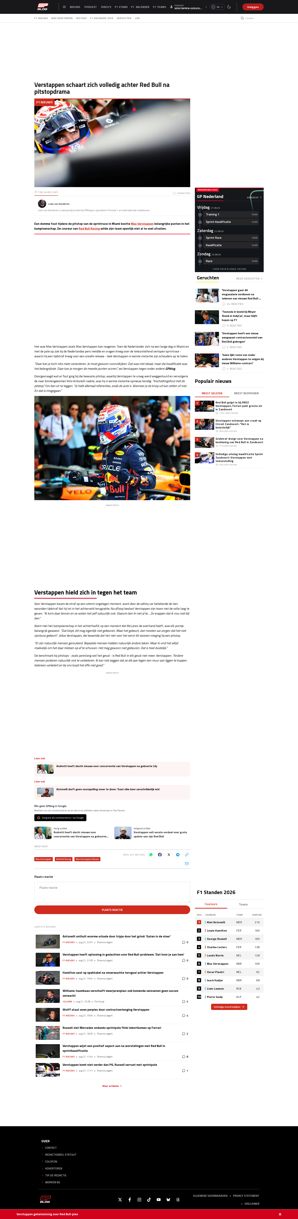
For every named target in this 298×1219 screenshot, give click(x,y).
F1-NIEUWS (41, 18)
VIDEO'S (106, 7)
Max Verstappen (142, 223)
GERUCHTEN (124, 18)
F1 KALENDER (140, 7)
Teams (243, 904)
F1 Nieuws (44, 102)
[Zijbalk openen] (64, 7)
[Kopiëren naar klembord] (186, 854)
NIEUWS (75, 7)
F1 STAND (121, 7)
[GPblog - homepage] (43, 7)
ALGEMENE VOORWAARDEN (210, 1196)
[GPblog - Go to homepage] (45, 1200)
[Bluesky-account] (168, 1200)
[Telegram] (177, 854)
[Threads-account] (178, 1200)
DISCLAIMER (252, 1204)
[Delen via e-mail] (186, 863)
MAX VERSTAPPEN (62, 18)
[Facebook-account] (130, 1200)
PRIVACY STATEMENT (246, 1196)
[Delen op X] (168, 854)
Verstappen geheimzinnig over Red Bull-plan (47, 1214)
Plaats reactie (112, 910)
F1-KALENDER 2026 (101, 18)
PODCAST (91, 7)
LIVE (137, 18)
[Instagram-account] (139, 1200)
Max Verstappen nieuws (87, 859)
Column (67, 1001)
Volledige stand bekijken (227, 1007)
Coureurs (211, 904)
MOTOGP (81, 18)
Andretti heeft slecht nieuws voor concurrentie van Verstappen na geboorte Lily (106, 766)
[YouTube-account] (159, 1200)
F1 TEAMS (159, 7)
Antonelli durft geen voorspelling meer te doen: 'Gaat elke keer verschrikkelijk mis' (108, 789)
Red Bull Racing (89, 228)
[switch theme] (229, 7)
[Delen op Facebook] (159, 854)
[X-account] (120, 1200)
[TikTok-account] (149, 1200)
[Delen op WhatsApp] (150, 854)
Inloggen (253, 7)
